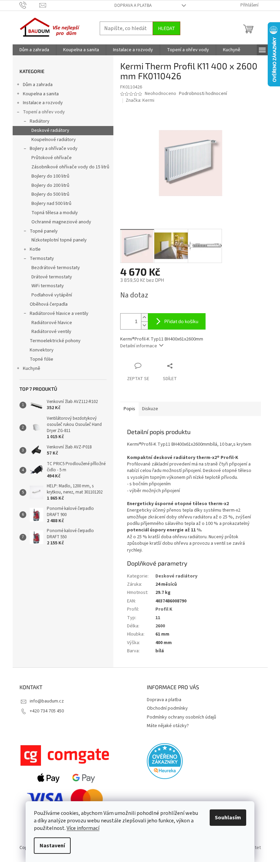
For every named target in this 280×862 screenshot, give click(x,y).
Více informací (83, 828)
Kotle (35, 249)
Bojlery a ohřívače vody (54, 148)
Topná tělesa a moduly (54, 212)
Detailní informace (138, 346)
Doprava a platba (133, 5)
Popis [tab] (129, 408)
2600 (160, 626)
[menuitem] (34, 49)
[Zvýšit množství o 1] (144, 317)
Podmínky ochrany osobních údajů (181, 717)
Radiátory (40, 121)
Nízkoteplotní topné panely (59, 240)
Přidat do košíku (181, 321)
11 (157, 617)
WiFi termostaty (47, 285)
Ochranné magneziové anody (61, 222)
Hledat (166, 28)
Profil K (163, 609)
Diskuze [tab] (150, 408)
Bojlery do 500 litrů (50, 194)
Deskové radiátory (50, 130)
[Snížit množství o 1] (144, 325)
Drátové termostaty (51, 277)
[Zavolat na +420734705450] (29, 5)
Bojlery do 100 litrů (50, 176)
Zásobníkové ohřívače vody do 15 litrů (70, 167)
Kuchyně (31, 368)
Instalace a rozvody (43, 102)
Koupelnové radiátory (53, 139)
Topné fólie (41, 359)
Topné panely (44, 231)
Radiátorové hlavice (51, 322)
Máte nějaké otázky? (168, 725)
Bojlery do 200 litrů (50, 185)
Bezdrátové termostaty (55, 267)
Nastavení (52, 845)
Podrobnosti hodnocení (203, 94)
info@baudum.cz (47, 701)
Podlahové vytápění (51, 295)
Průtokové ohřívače (51, 157)
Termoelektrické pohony (55, 340)
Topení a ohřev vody (44, 112)
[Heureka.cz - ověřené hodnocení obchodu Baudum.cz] (165, 761)
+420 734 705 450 (47, 711)
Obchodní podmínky (167, 708)
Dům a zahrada (38, 84)
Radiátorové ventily (51, 331)
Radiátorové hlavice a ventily (59, 313)
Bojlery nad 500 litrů (51, 203)
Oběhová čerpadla (49, 304)
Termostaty (42, 258)
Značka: (140, 100)
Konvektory (42, 350)
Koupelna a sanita (41, 94)
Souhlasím (228, 817)
